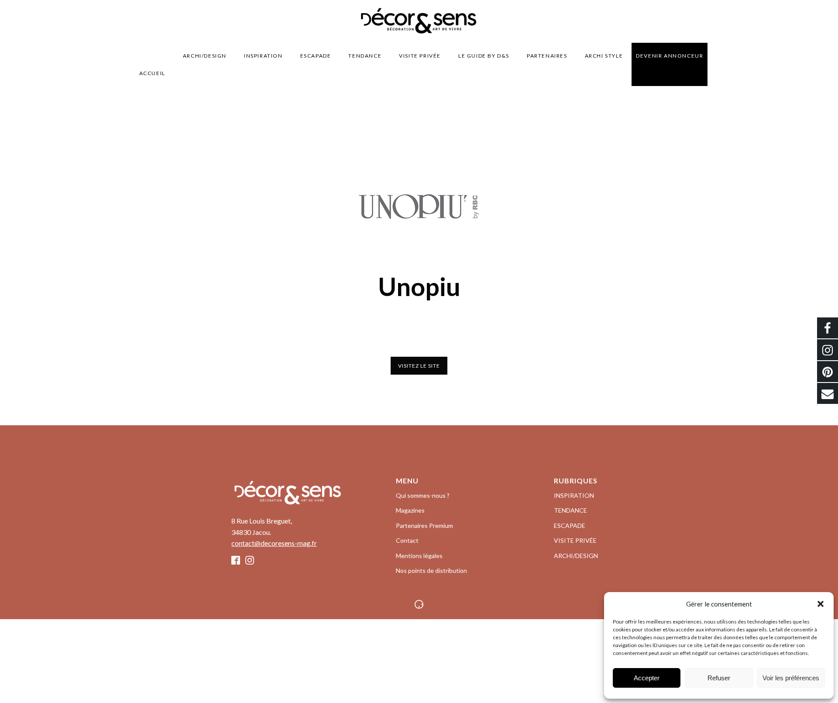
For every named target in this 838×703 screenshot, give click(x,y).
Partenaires (547, 55)
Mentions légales (419, 555)
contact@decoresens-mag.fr (274, 543)
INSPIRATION (263, 55)
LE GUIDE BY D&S (483, 55)
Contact (407, 540)
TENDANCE (364, 55)
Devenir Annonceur (669, 55)
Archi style (604, 55)
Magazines (410, 510)
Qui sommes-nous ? (423, 495)
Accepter (646, 678)
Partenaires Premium (424, 525)
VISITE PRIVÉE (420, 55)
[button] (820, 604)
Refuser (718, 678)
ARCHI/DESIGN (205, 55)
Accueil (152, 73)
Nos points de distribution (431, 570)
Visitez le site (419, 365)
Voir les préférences (790, 678)
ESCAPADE (315, 55)
